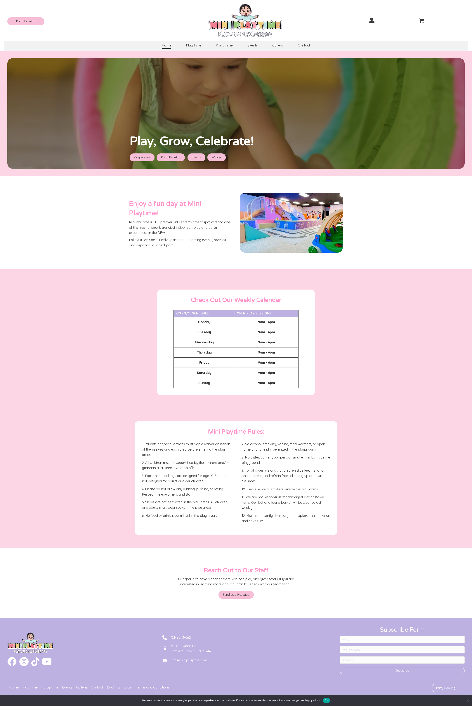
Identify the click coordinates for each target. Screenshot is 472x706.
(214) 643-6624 (181, 637)
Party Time (49, 687)
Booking (113, 687)
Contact (97, 687)
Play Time (30, 687)
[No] (467, 700)
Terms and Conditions (152, 687)
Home (14, 687)
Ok (326, 700)
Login (128, 687)
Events (67, 687)
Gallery (81, 687)
